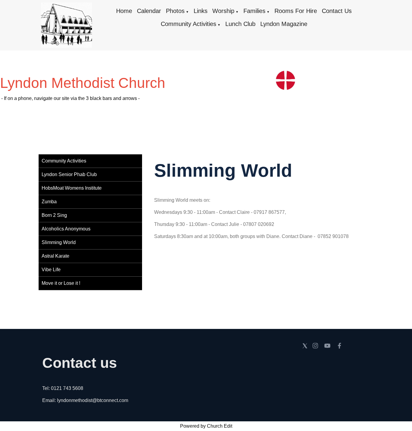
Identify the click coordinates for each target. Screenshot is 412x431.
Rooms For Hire (295, 11)
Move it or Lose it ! (61, 283)
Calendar (149, 11)
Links (201, 11)
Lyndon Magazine (283, 24)
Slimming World (59, 242)
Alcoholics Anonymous (66, 228)
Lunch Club (240, 24)
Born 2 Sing (54, 215)
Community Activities (188, 24)
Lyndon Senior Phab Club (69, 174)
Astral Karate (55, 256)
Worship (223, 11)
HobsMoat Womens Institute (72, 188)
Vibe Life (51, 269)
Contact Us (337, 11)
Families (254, 11)
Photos (175, 11)
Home (124, 11)
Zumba (49, 201)
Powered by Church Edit (206, 426)
